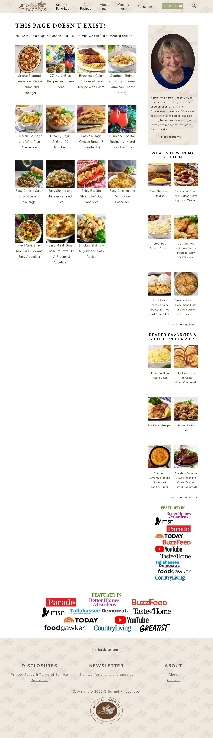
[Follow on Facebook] (164, 6)
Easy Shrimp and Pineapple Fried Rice (60, 196)
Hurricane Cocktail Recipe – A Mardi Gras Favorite (122, 142)
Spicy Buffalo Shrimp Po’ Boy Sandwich (91, 196)
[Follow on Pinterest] (169, 6)
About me (104, 7)
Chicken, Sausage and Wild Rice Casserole (29, 142)
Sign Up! (87, 675)
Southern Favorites (62, 7)
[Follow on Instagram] (175, 6)
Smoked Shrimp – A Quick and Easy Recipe (91, 251)
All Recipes (85, 7)
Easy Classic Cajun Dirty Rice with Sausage (29, 196)
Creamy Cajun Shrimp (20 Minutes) (60, 142)
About (173, 675)
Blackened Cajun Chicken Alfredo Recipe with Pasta (91, 81)
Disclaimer (39, 680)
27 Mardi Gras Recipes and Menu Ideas (60, 81)
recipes (190, 324)
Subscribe (145, 7)
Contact (173, 680)
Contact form (123, 7)
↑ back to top (106, 650)
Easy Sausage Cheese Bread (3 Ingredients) (91, 142)
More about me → (172, 136)
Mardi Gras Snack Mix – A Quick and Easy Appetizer (29, 251)
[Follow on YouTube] (180, 6)
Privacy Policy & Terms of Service (39, 675)
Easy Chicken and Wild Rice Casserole (122, 196)
